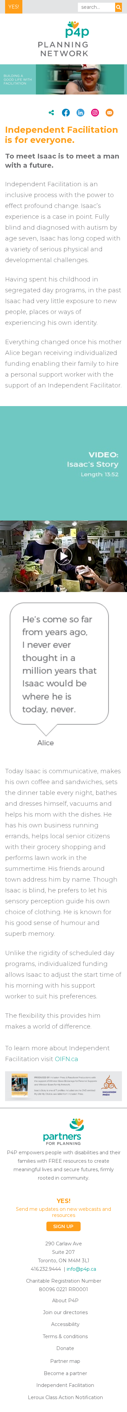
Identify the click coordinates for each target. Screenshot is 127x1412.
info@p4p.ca (81, 1269)
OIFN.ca (66, 1059)
